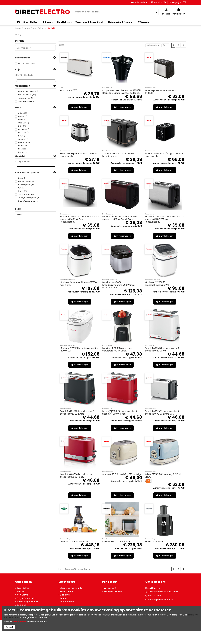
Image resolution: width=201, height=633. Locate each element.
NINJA (22, 136)
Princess (23, 149)
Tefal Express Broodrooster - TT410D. (160, 92)
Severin (23, 152)
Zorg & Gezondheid (26, 598)
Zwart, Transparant (28, 201)
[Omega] (64, 509)
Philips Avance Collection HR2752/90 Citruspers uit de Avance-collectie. (122, 92)
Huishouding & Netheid (27, 601)
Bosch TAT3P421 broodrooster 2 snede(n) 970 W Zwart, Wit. (162, 412)
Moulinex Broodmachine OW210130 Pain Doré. (78, 283)
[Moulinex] (64, 184)
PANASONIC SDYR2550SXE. (116, 541)
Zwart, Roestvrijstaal (29, 197)
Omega (23, 139)
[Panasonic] (106, 509)
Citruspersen (25, 98)
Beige (22, 178)
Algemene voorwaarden (71, 588)
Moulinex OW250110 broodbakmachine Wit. (157, 283)
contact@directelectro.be (160, 599)
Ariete (22, 113)
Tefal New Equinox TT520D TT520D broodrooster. (78, 155)
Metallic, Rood (26, 181)
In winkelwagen (81, 107)
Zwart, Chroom (26, 194)
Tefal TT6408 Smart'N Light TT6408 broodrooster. (164, 155)
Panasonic (24, 142)
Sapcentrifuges (26, 101)
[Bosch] (149, 315)
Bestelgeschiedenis (113, 591)
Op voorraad (26, 63)
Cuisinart (23, 123)
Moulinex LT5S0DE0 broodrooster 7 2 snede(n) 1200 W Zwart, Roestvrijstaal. (164, 219)
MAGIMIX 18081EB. (154, 541)
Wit (21, 188)
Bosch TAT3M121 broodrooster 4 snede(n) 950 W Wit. (162, 349)
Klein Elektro (22, 595)
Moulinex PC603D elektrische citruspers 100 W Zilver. (117, 349)
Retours (63, 598)
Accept (9, 627)
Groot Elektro (23, 588)
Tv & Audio (22, 605)
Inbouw (20, 591)
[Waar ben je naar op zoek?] (155, 12)
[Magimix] (149, 509)
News (19, 214)
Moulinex (23, 132)
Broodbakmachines (28, 91)
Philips (22, 145)
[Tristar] (64, 57)
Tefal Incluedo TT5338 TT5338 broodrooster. (118, 155)
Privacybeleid (66, 591)
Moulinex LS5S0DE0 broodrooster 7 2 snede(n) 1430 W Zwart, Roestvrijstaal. (79, 219)
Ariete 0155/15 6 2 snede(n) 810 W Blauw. (163, 475)
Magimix (23, 129)
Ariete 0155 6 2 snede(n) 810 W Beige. (122, 474)
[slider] (16, 80)
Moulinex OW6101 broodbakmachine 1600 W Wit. (79, 349)
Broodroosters (27, 94)
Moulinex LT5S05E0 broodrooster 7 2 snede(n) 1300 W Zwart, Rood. (121, 218)
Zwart (22, 191)
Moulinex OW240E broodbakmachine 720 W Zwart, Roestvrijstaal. (119, 285)
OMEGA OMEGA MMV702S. (74, 541)
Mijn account (110, 588)
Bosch (22, 116)
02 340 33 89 (154, 595)
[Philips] (106, 57)
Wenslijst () (159, 2)
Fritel (22, 126)
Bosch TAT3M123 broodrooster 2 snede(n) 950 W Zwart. (77, 412)
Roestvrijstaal (26, 184)
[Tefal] (149, 57)
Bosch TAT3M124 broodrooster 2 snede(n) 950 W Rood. (119, 412)
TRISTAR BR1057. (68, 90)
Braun (22, 119)
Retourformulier (67, 601)
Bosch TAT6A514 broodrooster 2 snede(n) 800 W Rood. (77, 475)
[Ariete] (106, 441)
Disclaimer (65, 595)
